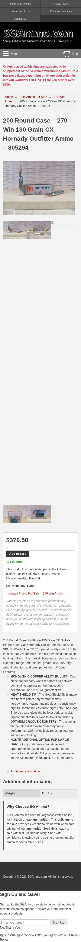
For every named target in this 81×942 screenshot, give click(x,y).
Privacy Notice (61, 3)
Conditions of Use (20, 11)
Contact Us (20, 18)
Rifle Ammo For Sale (33, 96)
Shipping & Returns (20, 3)
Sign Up (58, 922)
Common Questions (61, 11)
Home (9, 96)
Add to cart (17, 554)
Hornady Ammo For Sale (22, 593)
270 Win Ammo (53, 593)
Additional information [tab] (25, 771)
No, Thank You (10, 927)
